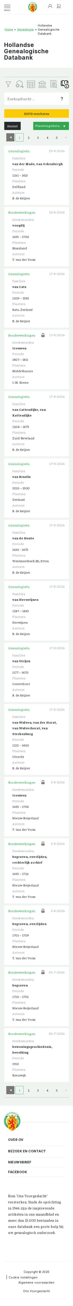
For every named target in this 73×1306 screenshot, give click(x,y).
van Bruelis (21, 476)
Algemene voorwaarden (36, 1282)
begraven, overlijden (29, 924)
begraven (20, 985)
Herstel (12, 126)
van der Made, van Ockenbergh (37, 164)
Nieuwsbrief (19, 1162)
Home (9, 29)
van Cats (19, 286)
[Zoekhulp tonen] (62, 98)
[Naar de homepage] (32, 7)
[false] (31, 84)
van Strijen (21, 661)
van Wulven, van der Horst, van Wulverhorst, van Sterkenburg (34, 728)
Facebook (17, 1172)
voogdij (18, 225)
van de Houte (23, 538)
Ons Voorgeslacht (36, 1291)
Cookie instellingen (23, 1277)
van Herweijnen (25, 599)
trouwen (19, 348)
